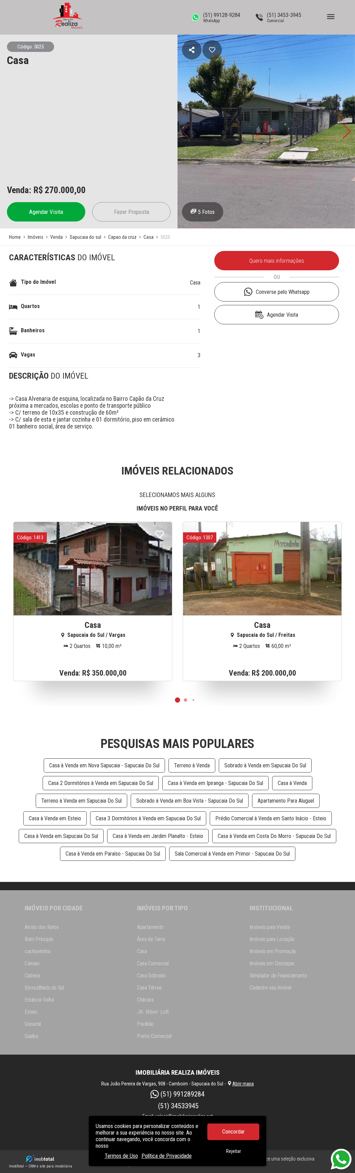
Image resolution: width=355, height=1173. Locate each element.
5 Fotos (206, 212)
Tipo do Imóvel (38, 282)
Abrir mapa (243, 1083)
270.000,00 (65, 190)
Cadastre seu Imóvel (270, 987)
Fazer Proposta (131, 211)
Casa (195, 282)
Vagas (28, 354)
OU (277, 277)
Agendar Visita (46, 211)
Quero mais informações (276, 261)
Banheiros (33, 330)
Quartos (30, 306)
